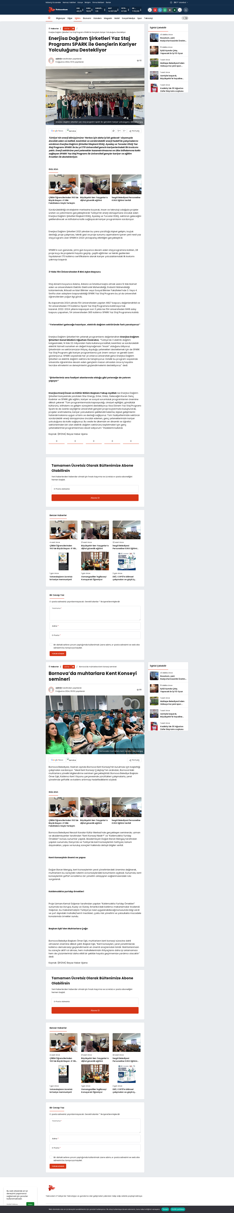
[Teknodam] (58, 9)
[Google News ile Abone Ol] (57, 131)
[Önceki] (150, 10)
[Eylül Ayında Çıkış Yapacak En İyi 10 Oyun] (168, 50)
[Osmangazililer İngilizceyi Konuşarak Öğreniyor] (95, 566)
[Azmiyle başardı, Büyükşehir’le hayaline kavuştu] (168, 75)
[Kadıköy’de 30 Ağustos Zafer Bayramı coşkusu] (168, 88)
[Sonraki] (180, 10)
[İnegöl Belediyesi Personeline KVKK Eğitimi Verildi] (126, 189)
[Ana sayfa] (49, 18)
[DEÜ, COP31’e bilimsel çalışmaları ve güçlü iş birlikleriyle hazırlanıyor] (127, 566)
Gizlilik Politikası (12, 1204)
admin (59, 58)
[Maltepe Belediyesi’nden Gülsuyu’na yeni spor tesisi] (168, 63)
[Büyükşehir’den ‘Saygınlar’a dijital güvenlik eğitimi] (95, 189)
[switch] (185, 18)
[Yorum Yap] (113, 131)
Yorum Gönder (58, 654)
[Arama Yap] (185, 9)
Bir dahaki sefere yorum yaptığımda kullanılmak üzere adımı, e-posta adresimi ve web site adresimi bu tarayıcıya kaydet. (97, 646)
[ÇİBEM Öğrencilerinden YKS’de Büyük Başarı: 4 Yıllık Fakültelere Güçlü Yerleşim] (63, 189)
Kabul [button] (30, 1204)
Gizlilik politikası (178, 1209)
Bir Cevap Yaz (57, 595)
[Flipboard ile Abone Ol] (71, 131)
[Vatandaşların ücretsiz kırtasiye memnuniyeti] (64, 566)
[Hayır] (231, 1209)
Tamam (165, 1209)
